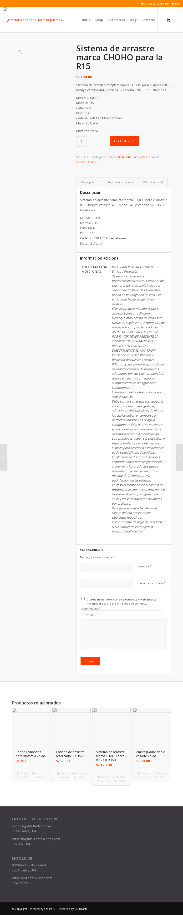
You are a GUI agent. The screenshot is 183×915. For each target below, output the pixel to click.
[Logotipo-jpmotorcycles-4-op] (41, 19)
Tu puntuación (91, 608)
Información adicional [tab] (120, 182)
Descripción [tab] (88, 182)
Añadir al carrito (125, 141)
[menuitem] (86, 19)
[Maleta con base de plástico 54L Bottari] (3, 457)
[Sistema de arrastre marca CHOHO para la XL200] (179, 457)
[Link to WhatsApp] (12, 3)
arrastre (81, 162)
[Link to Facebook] (4, 3)
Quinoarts (81, 908)
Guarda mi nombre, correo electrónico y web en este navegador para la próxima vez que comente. (121, 601)
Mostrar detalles (40, 775)
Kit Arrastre (124, 157)
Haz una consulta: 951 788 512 (160, 3)
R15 (100, 162)
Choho (112, 157)
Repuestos (140, 157)
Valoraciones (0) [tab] (153, 182)
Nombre (145, 566)
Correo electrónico (151, 583)
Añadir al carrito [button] (23, 775)
